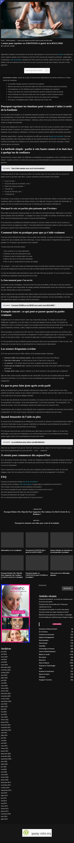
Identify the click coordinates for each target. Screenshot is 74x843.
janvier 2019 (4, 811)
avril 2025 (4, 654)
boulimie (60, 54)
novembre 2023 (6, 670)
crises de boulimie (25, 484)
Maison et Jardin (44, 654)
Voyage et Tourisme (45, 680)
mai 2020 (4, 769)
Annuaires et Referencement (48, 629)
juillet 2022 (4, 706)
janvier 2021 (4, 751)
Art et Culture (43, 632)
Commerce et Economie (46, 634)
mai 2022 (4, 712)
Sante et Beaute (44, 663)
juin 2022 (3, 709)
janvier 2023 (4, 691)
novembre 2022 (6, 696)
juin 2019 (3, 798)
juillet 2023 (4, 678)
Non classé (42, 657)
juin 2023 (3, 680)
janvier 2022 (4, 722)
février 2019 (4, 808)
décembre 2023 (6, 667)
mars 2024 (4, 665)
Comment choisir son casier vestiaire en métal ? (54, 612)
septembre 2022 (6, 701)
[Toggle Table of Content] (46, 70)
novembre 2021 (6, 727)
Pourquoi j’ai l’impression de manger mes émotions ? (18, 495)
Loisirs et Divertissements (47, 651)
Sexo (40, 668)
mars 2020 (4, 774)
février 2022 (4, 719)
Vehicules (42, 677)
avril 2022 (4, 714)
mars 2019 (4, 806)
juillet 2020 (4, 764)
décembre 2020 (6, 753)
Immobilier (42, 646)
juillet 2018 (4, 819)
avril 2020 (4, 772)
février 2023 (4, 688)
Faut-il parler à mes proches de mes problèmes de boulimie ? (21, 487)
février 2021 (4, 748)
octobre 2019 (5, 787)
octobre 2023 (5, 672)
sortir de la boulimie (30, 482)
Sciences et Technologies (47, 665)
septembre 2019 (6, 790)
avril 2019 (4, 803)
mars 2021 (4, 746)
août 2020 (4, 761)
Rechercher (42, 585)
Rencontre (42, 660)
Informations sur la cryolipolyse (11, 550)
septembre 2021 (6, 730)
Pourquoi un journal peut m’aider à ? (19, 482)
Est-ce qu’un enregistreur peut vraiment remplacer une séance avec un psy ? (27, 489)
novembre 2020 (6, 756)
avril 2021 (4, 743)
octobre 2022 (5, 699)
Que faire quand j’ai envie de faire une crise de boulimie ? (20, 492)
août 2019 (4, 793)
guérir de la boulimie (56, 136)
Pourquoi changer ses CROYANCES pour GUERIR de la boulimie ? (37, 575)
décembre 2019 (6, 782)
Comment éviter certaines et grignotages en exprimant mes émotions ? (31, 484)
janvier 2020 (4, 780)
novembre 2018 (6, 814)
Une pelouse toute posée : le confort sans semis (54, 609)
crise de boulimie (15, 60)
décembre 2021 (6, 725)
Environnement (43, 640)
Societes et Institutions (46, 671)
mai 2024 (4, 659)
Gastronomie (43, 643)
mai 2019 (4, 801)
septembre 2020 (6, 759)
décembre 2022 (6, 693)
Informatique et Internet (46, 649)
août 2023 (4, 675)
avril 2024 (4, 662)
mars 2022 (4, 717)
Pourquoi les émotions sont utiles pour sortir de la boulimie (37, 523)
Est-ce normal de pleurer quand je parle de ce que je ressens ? (22, 497)
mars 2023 (4, 685)
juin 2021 (3, 738)
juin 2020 (3, 767)
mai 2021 (4, 740)
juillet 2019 (4, 795)
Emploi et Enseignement (46, 637)
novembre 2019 (6, 785)
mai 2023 (4, 683)
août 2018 (4, 816)
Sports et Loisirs (44, 674)
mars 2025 (4, 657)
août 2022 (4, 704)
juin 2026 (3, 651)
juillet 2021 (4, 735)
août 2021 (4, 733)
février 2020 (4, 777)
